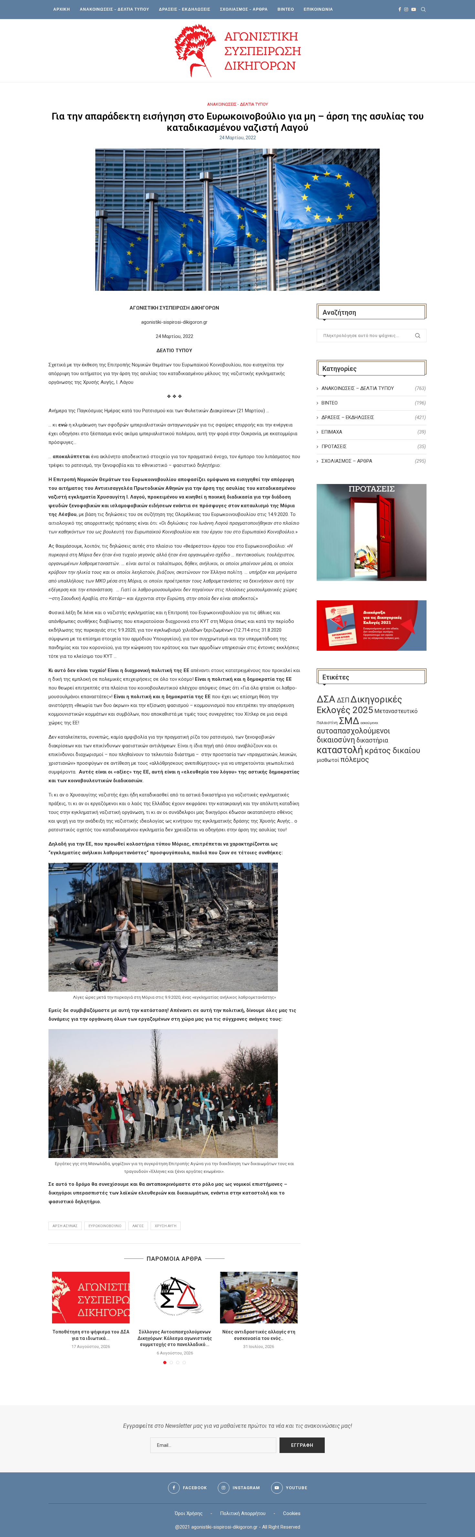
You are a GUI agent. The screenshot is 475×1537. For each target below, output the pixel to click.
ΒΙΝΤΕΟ (286, 9)
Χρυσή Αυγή (165, 1226)
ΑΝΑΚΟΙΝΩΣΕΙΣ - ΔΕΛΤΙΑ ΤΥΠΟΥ (237, 104)
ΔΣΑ (326, 699)
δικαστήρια (372, 740)
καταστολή (340, 749)
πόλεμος (354, 759)
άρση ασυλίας (65, 1226)
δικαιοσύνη (336, 739)
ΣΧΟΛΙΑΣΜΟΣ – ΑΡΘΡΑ (244, 9)
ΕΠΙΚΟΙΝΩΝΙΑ (318, 9)
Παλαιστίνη (327, 723)
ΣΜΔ (349, 720)
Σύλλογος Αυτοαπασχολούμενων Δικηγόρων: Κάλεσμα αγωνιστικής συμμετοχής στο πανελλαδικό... (174, 1338)
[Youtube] (413, 9)
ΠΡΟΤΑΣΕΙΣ (374, 446)
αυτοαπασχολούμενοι (353, 730)
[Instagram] (406, 9)
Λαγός (138, 1226)
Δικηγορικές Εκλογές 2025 (359, 704)
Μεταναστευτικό (396, 711)
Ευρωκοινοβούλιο (105, 1226)
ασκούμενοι (369, 723)
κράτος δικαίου (392, 750)
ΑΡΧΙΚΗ (61, 9)
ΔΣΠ (343, 700)
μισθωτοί (328, 760)
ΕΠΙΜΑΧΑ (374, 432)
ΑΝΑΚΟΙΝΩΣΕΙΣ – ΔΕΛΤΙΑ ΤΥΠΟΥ (114, 9)
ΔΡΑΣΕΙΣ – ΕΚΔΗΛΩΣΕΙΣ (184, 9)
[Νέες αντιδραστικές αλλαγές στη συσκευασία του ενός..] (259, 1297)
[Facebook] (399, 9)
